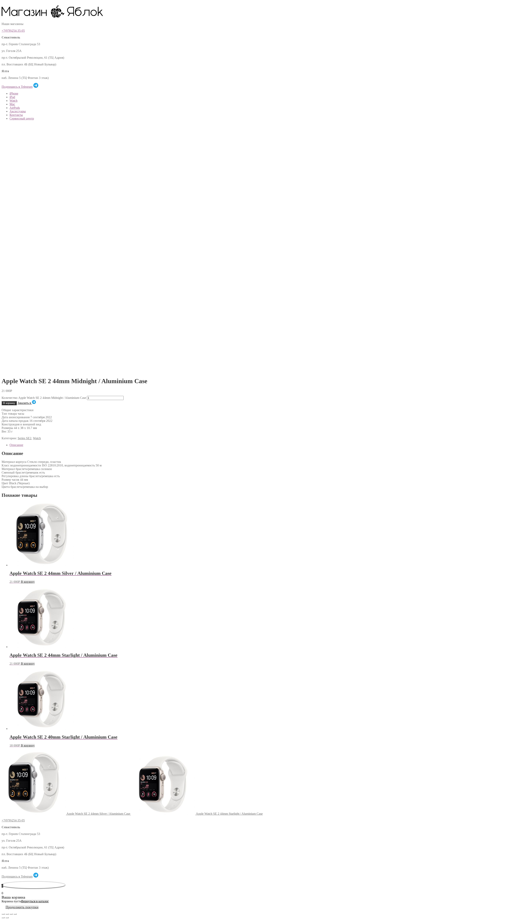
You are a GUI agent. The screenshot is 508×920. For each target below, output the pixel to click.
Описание (16, 445)
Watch (13, 100)
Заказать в (24, 403)
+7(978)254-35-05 (13, 30)
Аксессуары (18, 111)
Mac (12, 104)
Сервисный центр (22, 118)
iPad (12, 97)
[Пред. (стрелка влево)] (3, 917)
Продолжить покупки (22, 907)
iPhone (14, 93)
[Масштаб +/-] (15, 914)
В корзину (9, 403)
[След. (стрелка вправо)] (7, 917)
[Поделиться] (7, 914)
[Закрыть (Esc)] (3, 914)
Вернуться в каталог (35, 901)
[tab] (258, 445)
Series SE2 (24, 438)
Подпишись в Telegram (17, 86)
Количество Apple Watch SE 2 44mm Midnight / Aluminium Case (44, 397)
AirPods (15, 107)
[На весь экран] (11, 914)
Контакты (16, 115)
